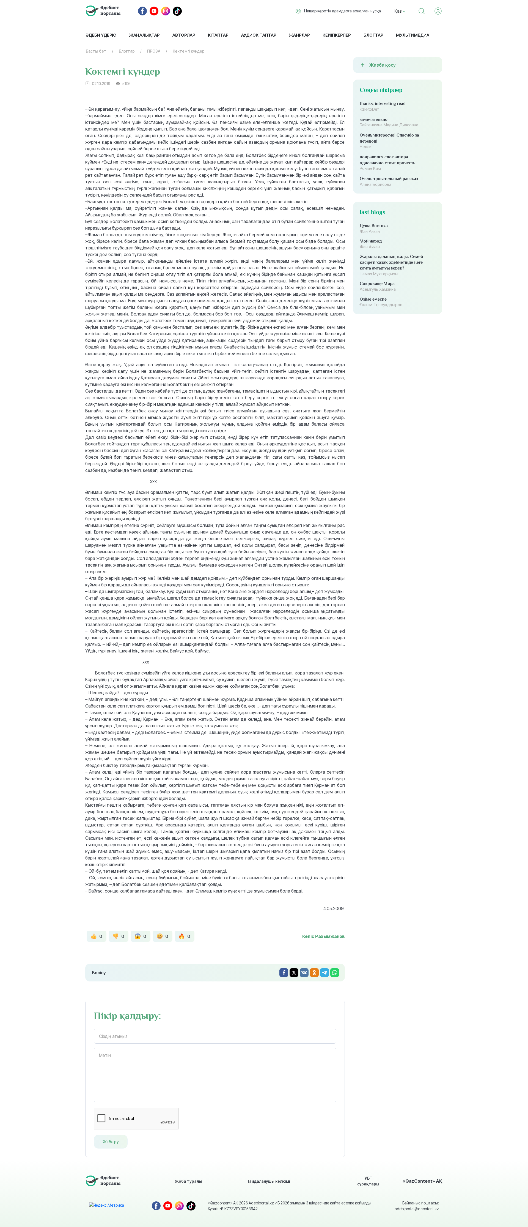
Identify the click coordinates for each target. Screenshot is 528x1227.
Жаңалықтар (144, 35)
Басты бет (96, 51)
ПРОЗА (153, 51)
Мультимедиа (412, 35)
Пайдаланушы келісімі (268, 1181)
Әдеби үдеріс (101, 35)
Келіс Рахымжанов (323, 936)
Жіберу (110, 1142)
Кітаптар (218, 35)
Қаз (398, 11)
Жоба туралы (188, 1181)
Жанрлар (299, 35)
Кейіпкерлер (337, 35)
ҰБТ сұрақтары (368, 1181)
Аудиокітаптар (258, 35)
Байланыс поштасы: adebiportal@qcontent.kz (417, 1206)
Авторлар (183, 35)
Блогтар (373, 35)
